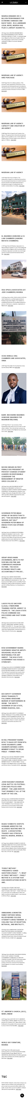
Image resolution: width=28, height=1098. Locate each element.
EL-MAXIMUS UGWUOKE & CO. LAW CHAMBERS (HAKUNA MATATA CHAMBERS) (13, 238)
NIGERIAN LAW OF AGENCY (12, 172)
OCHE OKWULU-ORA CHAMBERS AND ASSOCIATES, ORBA (14, 358)
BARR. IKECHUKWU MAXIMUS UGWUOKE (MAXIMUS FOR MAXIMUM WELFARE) (13, 417)
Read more (4, 43)
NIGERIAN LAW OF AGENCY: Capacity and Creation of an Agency (13, 126)
